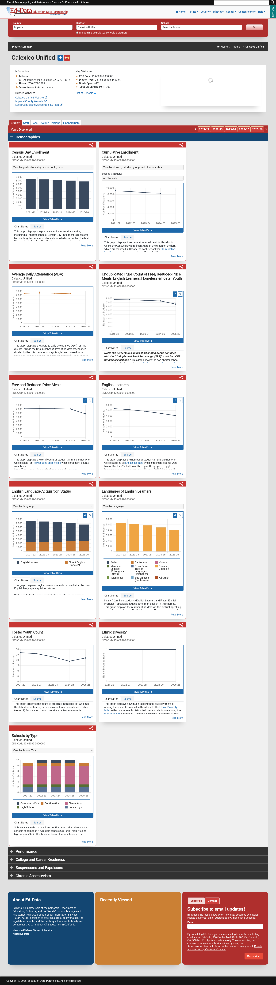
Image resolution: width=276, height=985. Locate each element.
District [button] (217, 11)
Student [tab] (15, 123)
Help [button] (261, 11)
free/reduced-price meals (47, 462)
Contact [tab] (212, 900)
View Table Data (52, 219)
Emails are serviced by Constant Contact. (224, 947)
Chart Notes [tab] (21, 226)
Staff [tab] (26, 123)
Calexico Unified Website (29, 97)
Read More (86, 245)
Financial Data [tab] (71, 123)
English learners (134, 462)
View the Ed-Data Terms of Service (32, 930)
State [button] (193, 11)
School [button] (230, 11)
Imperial (236, 46)
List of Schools (85, 93)
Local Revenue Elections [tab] (46, 123)
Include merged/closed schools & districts (103, 32)
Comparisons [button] (246, 11)
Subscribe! (254, 956)
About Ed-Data (21, 934)
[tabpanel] (52, 238)
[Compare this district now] (67, 58)
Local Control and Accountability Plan (37, 104)
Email (190, 922)
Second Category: (112, 173)
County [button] (205, 11)
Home (182, 11)
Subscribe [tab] (196, 900)
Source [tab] (37, 226)
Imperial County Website (29, 101)
